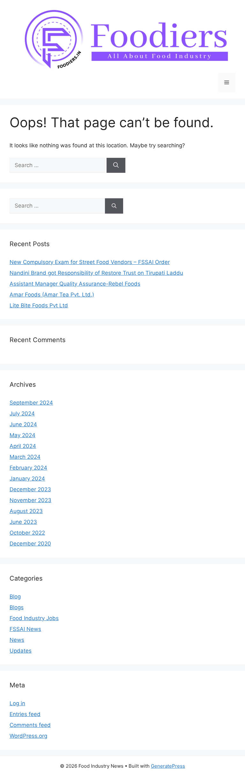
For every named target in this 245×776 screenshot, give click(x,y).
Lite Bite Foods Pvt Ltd (39, 305)
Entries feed (25, 714)
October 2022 (27, 533)
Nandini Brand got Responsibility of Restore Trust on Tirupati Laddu (96, 273)
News (17, 640)
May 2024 (22, 435)
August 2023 (26, 511)
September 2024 (31, 402)
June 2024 (23, 424)
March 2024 (25, 457)
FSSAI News (25, 629)
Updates (21, 651)
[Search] (116, 165)
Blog (15, 596)
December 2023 (30, 489)
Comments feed (30, 725)
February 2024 (28, 468)
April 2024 (23, 446)
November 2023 (30, 500)
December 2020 (30, 543)
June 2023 (23, 522)
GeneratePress (168, 766)
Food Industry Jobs (34, 618)
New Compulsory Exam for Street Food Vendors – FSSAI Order (90, 262)
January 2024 (27, 478)
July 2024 (22, 413)
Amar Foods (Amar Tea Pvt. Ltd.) (52, 294)
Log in (17, 703)
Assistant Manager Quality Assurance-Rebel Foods (75, 284)
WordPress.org (28, 736)
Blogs (17, 607)
